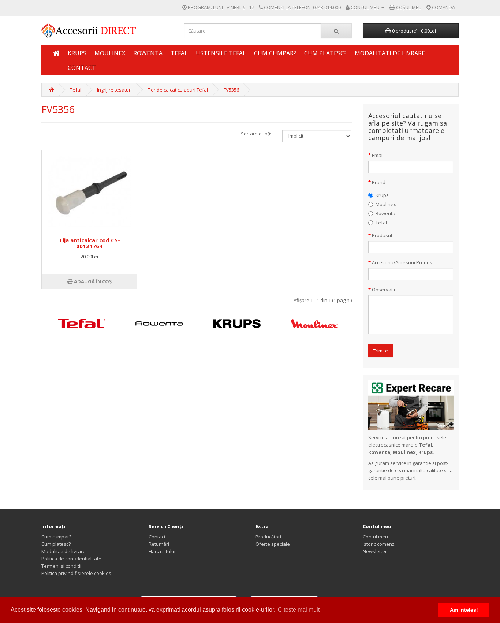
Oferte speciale (272, 544)
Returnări (159, 544)
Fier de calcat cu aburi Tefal (178, 89)
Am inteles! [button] (464, 610)
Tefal (179, 53)
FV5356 (231, 89)
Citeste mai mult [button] (299, 610)
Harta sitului (162, 551)
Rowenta (148, 53)
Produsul (382, 235)
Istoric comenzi (379, 544)
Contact (82, 68)
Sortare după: (256, 133)
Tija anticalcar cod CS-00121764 (89, 243)
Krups (77, 53)
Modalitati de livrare (390, 53)
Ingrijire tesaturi (114, 89)
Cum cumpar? (275, 53)
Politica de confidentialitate (71, 558)
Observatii (383, 289)
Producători (268, 536)
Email (378, 155)
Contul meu (375, 536)
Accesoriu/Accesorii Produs (402, 262)
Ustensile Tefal (221, 53)
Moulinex (109, 53)
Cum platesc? (325, 53)
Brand (378, 182)
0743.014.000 (327, 7)
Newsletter (375, 551)
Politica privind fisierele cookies (76, 573)
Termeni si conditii (61, 566)
